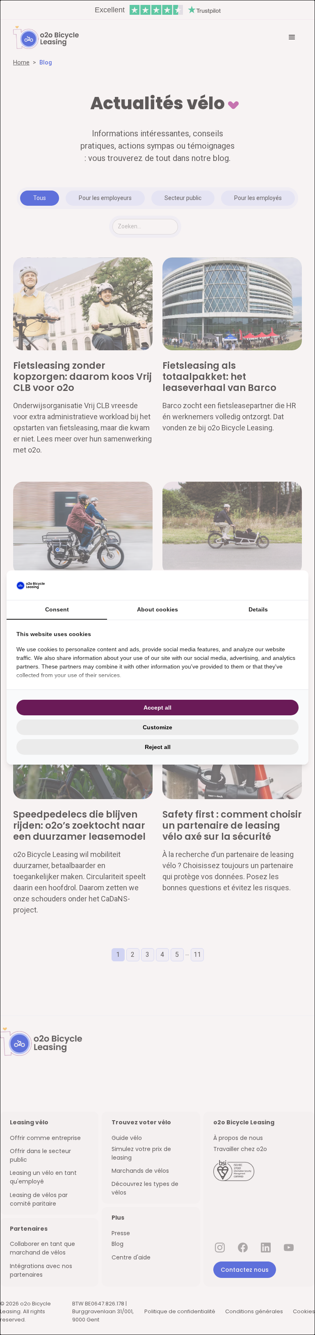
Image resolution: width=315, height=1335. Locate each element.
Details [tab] (258, 609)
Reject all (158, 747)
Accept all (157, 707)
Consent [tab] (57, 609)
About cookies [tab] (157, 609)
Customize (157, 727)
